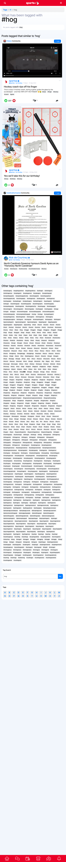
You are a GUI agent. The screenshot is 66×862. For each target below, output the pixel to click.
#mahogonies (15, 453)
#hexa (33, 358)
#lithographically (27, 442)
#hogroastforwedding (50, 398)
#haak (34, 324)
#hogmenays (48, 392)
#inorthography (8, 434)
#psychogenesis (33, 521)
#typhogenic (44, 552)
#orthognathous (47, 484)
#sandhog (17, 536)
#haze (25, 351)
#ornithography (8, 481)
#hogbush (42, 379)
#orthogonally (29, 489)
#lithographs (56, 442)
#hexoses (19, 361)
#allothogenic (48, 290)
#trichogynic (54, 550)
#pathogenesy (17, 500)
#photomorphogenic (9, 518)
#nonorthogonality (30, 468)
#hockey (55, 91)
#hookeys (13, 413)
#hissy (5, 371)
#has (36, 337)
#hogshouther (44, 400)
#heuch (37, 356)
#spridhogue (42, 542)
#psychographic (57, 529)
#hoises (30, 408)
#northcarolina (23, 268)
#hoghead (12, 390)
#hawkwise (58, 345)
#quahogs (41, 534)
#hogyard (6, 408)
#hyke (11, 432)
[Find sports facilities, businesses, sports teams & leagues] (48, 858)
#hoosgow (23, 416)
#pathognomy (54, 505)
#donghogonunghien (9, 319)
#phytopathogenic (44, 518)
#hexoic (6, 361)
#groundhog (27, 324)
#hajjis (56, 335)
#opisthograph (19, 476)
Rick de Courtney (18, 257)
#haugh (13, 343)
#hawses (29, 348)
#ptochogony (41, 531)
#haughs (19, 343)
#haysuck (14, 351)
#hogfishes (19, 382)
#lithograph (25, 440)
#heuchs (43, 356)
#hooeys (19, 411)
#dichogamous (40, 316)
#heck (58, 351)
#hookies (19, 413)
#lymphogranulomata (35, 447)
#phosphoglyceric (37, 510)
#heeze (45, 353)
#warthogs (13, 557)
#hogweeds (51, 406)
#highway (55, 366)
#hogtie (27, 403)
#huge (26, 424)
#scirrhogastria (56, 536)
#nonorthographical (53, 468)
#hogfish (11, 382)
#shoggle (47, 539)
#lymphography (33, 450)
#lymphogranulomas (21, 447)
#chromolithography (9, 314)
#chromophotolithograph (23, 314)
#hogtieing (41, 403)
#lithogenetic (7, 437)
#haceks (45, 324)
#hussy (22, 429)
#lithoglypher (41, 437)
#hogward (20, 406)
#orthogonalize (56, 487)
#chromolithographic (48, 311)
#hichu (21, 364)
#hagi (5, 332)
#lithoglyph (32, 437)
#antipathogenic (37, 301)
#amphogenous (27, 293)
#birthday (12, 178)
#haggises (46, 330)
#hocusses (31, 377)
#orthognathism (37, 484)
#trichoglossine (27, 550)
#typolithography (8, 555)
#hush (23, 426)
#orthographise (8, 495)
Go (60, 576)
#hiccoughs (14, 364)
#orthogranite (56, 489)
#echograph (28, 319)
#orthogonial (38, 489)
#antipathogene (27, 301)
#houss (41, 419)
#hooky (46, 413)
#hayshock (7, 351)
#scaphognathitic (45, 536)
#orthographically (46, 492)
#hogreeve (54, 395)
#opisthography (8, 479)
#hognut (28, 395)
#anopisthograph (47, 293)
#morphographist (51, 458)
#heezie (57, 353)
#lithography (7, 445)
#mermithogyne (54, 453)
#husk (40, 426)
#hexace (39, 358)
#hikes (30, 369)
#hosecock (56, 416)
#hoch (22, 374)
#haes (16, 330)
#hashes (6, 340)
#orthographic (25, 492)
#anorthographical (46, 296)
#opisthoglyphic (28, 474)
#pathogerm (33, 502)
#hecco (48, 351)
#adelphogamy (8, 290)
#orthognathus (58, 484)
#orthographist (40, 495)
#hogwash (27, 406)
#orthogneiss (16, 487)
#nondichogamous (50, 466)
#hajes (25, 335)
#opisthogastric (43, 471)
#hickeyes (39, 364)
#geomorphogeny (32, 322)
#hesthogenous (29, 356)
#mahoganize (52, 450)
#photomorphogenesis (48, 515)
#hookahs (43, 411)
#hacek (40, 324)
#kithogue (26, 434)
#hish (39, 369)
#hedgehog (12, 353)
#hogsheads (28, 400)
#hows (17, 421)
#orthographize (50, 495)
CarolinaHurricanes (13, 193)
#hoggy (6, 390)
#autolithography (49, 303)
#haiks (5, 335)
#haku (32, 337)
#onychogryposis (32, 471)
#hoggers (27, 385)
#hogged (47, 382)
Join (58, 41)
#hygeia (6, 432)
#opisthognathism (51, 474)
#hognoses (21, 395)
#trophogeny (36, 552)
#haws (17, 348)
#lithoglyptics (16, 440)
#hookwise (40, 413)
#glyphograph (42, 322)
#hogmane (24, 392)
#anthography (7, 301)
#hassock (44, 340)
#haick (39, 332)
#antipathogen (17, 301)
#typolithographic (55, 552)
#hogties (48, 403)
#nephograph (16, 466)
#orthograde (47, 489)
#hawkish (27, 345)
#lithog (40, 434)
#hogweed (43, 406)
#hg (43, 361)
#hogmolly (6, 395)
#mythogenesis (38, 461)
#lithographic (7, 442)
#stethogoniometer (52, 542)
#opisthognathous (8, 476)
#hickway (6, 366)
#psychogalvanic (8, 521)
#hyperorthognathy (46, 432)
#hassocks (51, 340)
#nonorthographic (41, 468)
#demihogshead (20, 316)
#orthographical (35, 492)
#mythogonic (56, 461)
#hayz (20, 351)
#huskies (46, 426)
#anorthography (20, 298)
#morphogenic (53, 455)
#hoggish (19, 387)
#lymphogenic (25, 445)
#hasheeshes (56, 337)
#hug (21, 424)
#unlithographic (27, 555)
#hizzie (16, 371)
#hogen (6, 382)
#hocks (6, 377)
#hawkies (20, 345)
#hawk (43, 343)
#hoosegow (7, 416)
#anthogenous (51, 298)
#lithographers (52, 440)
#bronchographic (18, 309)
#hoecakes (46, 377)
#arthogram (56, 301)
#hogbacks (35, 379)
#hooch (6, 411)
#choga (56, 309)
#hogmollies (57, 392)
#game (12, 94)
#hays (56, 348)
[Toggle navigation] (61, 3)
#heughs (55, 356)
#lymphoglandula (46, 445)
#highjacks (43, 366)
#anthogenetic (41, 298)
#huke (13, 426)
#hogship (36, 400)
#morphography (8, 461)
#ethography (48, 319)
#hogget (41, 385)
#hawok (12, 348)
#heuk (5, 358)
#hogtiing (54, 403)
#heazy (42, 351)
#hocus (17, 377)
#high (22, 366)
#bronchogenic (8, 309)
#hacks (44, 327)
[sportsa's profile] (6, 82)
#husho (35, 426)
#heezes (51, 353)
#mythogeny (47, 461)
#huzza (33, 429)
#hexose (12, 361)
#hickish (52, 364)
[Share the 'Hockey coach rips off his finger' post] (57, 101)
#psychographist (20, 531)
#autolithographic (38, 303)
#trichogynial (45, 550)
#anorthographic (34, 296)
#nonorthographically (9, 471)
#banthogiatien (19, 306)
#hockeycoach (41, 374)
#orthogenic (18, 484)
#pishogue (54, 518)
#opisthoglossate (8, 474)
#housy (47, 419)
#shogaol (18, 539)
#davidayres (13, 268)
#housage (23, 419)
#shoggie (32, 539)
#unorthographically (50, 555)
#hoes (52, 377)
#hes (22, 356)
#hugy (54, 424)
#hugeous (32, 424)
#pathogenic (36, 500)
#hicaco (57, 361)
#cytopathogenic (49, 314)
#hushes (28, 426)
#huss (10, 429)
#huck (5, 424)
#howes (53, 419)
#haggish (53, 330)
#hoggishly (27, 387)
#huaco (52, 421)
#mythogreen (57, 463)
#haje (20, 335)
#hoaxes (6, 374)
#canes (6, 268)
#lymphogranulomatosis (49, 447)
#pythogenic (16, 534)
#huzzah (39, 429)
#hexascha (46, 358)
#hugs (48, 424)
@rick (10, 260)
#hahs (33, 332)
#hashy (27, 340)
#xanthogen (29, 557)
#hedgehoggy (21, 353)
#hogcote (57, 379)
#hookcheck (57, 411)
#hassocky (7, 343)
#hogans (11, 379)
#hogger (6, 385)
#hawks (34, 345)
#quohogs (54, 534)
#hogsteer (6, 403)
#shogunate (26, 542)
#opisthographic (40, 476)
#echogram (20, 319)
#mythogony (7, 463)
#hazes (31, 351)
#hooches (12, 411)
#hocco (17, 374)
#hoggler (50, 387)
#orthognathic (27, 484)
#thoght (45, 547)
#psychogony (18, 529)
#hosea (49, 416)
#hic (52, 361)
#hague (28, 332)
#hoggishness (36, 387)
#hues (16, 424)
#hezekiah (37, 361)
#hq (37, 421)
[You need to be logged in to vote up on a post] (6, 100)
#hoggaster (40, 382)
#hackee (11, 327)
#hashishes (20, 340)
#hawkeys (6, 345)
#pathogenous (7, 502)
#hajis (35, 335)
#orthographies (57, 492)
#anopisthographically (22, 296)
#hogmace (54, 390)
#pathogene (46, 497)
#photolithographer (48, 513)
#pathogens (16, 502)
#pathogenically (46, 500)
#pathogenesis (8, 500)
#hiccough (6, 364)
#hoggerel (12, 385)
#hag (21, 330)
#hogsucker (20, 403)
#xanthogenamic (39, 557)
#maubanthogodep (34, 453)
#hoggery (34, 385)
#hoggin (53, 385)
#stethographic (17, 544)
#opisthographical (51, 476)
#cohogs (40, 314)
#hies (17, 366)
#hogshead (20, 400)
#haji (30, 335)
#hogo (41, 395)
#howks (11, 421)
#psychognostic (29, 526)
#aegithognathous (30, 290)
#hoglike (40, 390)
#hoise (24, 408)
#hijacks (19, 369)
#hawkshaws (49, 345)
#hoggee (53, 382)
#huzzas (53, 429)
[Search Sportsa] (5, 3)
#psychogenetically (9, 523)
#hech (53, 351)
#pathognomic (52, 502)
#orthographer (16, 492)
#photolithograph (37, 513)
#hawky (6, 348)
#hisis (44, 369)
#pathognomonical (30, 505)
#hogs (14, 400)
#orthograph (7, 492)
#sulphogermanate (45, 544)
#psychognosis (19, 526)
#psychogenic (31, 523)
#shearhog (6, 539)
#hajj (40, 335)
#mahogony (24, 453)
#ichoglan (56, 432)
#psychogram (27, 529)
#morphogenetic (30, 455)
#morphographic (28, 458)
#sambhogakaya (8, 536)
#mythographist (37, 463)
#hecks (6, 353)
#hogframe (27, 382)
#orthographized (8, 497)
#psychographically (9, 531)
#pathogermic (42, 502)
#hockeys (50, 374)
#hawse (23, 348)
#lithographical (17, 442)
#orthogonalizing (19, 489)
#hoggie (47, 385)
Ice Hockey (19, 83)
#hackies (37, 327)
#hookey (6, 413)
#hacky (6, 330)
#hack (5, 327)
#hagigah (16, 332)
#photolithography (35, 515)
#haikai (55, 332)
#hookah (36, 411)
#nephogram (7, 466)
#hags (22, 332)
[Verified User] (18, 81)
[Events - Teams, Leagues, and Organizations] (28, 858)
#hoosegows (15, 416)
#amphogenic (17, 293)
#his (35, 369)
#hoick (12, 408)
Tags (5, 10)
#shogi (60, 539)
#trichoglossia (17, 550)
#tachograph (37, 547)
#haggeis (33, 330)
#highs (49, 366)
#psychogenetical (55, 521)
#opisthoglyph (19, 474)
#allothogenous (8, 293)
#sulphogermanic (56, 544)
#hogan (6, 379)
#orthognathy (7, 487)
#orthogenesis (44, 481)
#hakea (15, 337)
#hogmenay (39, 392)
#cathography (48, 309)
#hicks (58, 364)
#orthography (29, 497)
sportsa (13, 80)
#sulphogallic (26, 544)
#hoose (52, 413)
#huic (58, 424)
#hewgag (11, 358)
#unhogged (18, 555)
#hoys (32, 421)
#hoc (11, 374)
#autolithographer (26, 303)
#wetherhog (21, 557)
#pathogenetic (27, 500)
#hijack (13, 369)
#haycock (36, 348)
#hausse (37, 343)
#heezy (6, 356)
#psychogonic (49, 526)
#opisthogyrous (28, 479)
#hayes (51, 348)
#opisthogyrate (18, 479)
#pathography (38, 508)
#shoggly (53, 539)
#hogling (47, 390)
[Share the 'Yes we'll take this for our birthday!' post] (57, 185)
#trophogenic (27, 552)
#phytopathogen (33, 518)
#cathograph (39, 309)
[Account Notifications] (59, 858)
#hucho (58, 421)
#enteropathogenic (38, 319)
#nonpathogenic (21, 471)
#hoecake (38, 377)
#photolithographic (9, 515)
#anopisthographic (9, 296)
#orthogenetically (8, 484)
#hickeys (45, 364)
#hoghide (26, 390)
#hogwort (59, 406)
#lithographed (34, 440)
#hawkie (13, 345)
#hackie (31, 327)
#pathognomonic (19, 505)
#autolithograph (15, 303)
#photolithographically (22, 515)
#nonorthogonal (18, 468)
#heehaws (38, 353)
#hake (10, 337)
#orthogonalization (45, 487)
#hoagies (36, 371)
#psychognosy (40, 526)
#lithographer (43, 440)
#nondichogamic (38, 466)
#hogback (27, 379)
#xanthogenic (17, 560)
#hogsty (13, 403)
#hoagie (29, 371)
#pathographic (17, 508)
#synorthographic (19, 547)
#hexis (59, 358)
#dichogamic (30, 316)
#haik (44, 332)
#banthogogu (41, 306)
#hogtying (12, 406)
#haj (16, 335)
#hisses (55, 369)
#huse (18, 426)
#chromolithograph (22, 311)
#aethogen (40, 290)
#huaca (46, 421)
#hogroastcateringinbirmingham (12, 398)
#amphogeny (37, 293)
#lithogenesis (47, 434)
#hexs (25, 361)
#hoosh (38, 416)
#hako (26, 337)
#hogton (6, 406)
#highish (28, 366)
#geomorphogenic (8, 322)
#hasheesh (48, 337)
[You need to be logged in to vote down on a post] (14, 100)
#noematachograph (26, 466)
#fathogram (57, 319)
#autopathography (9, 306)
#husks (52, 426)
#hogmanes (31, 392)
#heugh (50, 356)
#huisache (6, 426)
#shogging (40, 539)
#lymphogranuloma (9, 447)
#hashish (12, 340)
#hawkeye (57, 343)
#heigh (11, 356)
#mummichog (18, 461)
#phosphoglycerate (24, 510)
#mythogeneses (27, 461)
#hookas (50, 411)
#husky (58, 426)
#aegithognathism (19, 290)
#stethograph (7, 544)
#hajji (50, 335)
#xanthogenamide (51, 557)
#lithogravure (16, 445)
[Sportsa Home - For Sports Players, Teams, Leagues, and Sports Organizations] (32, 3)
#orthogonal (25, 487)
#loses (44, 91)
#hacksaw (50, 327)
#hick (26, 364)
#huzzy (59, 429)
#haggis (39, 330)
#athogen (6, 303)
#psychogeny (52, 523)
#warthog (6, 557)
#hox (28, 421)
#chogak (6, 311)
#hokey (52, 408)
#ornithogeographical (53, 479)
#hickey (32, 364)
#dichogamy (49, 316)
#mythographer (16, 463)
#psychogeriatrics (8, 526)
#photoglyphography (24, 513)
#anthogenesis (31, 298)
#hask (32, 340)
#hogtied (33, 403)
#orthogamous (18, 481)
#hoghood (33, 390)
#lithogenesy (56, 434)
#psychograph (36, 529)
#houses (35, 419)
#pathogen (38, 497)
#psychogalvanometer (21, 521)
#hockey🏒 (58, 374)
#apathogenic (48, 301)
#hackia (25, 327)
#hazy (36, 351)
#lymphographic (22, 450)
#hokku (58, 408)
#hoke (40, 408)
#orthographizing (19, 497)
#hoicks (18, 408)
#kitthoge (33, 434)
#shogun (11, 542)
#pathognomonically (43, 505)
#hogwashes (35, 406)
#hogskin (52, 400)
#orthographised (18, 495)
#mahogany (7, 453)
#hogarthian (19, 379)
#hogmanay (7, 392)
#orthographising (29, 495)
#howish (59, 419)
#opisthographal (29, 476)
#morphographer (17, 458)
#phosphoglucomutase (49, 508)
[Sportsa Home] (7, 858)
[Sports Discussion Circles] (17, 858)
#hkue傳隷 (23, 371)
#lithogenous (16, 437)
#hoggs (57, 387)
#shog (13, 539)
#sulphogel (35, 544)
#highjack (35, 366)
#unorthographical (38, 555)
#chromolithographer (35, 311)
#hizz (10, 371)
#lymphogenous (35, 445)
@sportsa (12, 83)
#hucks (11, 424)
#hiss (49, 369)
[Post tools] (59, 80)
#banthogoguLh (51, 306)
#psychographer (46, 529)
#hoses (5, 419)
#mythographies (26, 463)
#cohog (34, 314)
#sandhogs (25, 536)
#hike (25, 369)
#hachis (58, 324)
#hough (16, 419)
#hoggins (13, 387)
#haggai (26, 330)
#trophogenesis (17, 552)
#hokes (46, 408)
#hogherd (19, 390)
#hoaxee (53, 371)
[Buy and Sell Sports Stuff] (38, 858)
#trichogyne (36, 550)
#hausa (26, 343)
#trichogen (52, 547)
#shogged (26, 539)
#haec (11, 330)
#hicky (13, 366)
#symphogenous (8, 547)
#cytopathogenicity (9, 316)
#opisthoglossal (53, 471)
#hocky (11, 377)
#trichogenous (8, 550)
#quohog (47, 534)
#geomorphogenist (20, 322)
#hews (23, 358)
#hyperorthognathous (34, 432)
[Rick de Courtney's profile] (6, 258)
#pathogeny (24, 502)
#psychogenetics (21, 523)
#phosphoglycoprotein (49, 510)
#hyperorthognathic (20, 432)
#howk (5, 421)
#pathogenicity (56, 500)
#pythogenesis (50, 531)
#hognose (14, 395)
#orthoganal (35, 481)
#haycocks (44, 348)
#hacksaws (58, 327)
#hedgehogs (30, 353)
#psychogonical (8, 529)
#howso (22, 421)
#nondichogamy (8, 468)
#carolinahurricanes (34, 268)
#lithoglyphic (50, 437)
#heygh (30, 361)
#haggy (60, 330)
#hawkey (49, 343)
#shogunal (18, 542)
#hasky (38, 340)
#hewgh (18, 358)
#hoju (35, 408)
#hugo (43, 424)
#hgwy (48, 361)
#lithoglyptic (7, 440)
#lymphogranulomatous (10, 450)
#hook (25, 411)
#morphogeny (7, 458)
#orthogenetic (54, 481)
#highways (7, 369)
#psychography (31, 531)
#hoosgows (31, 416)
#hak (5, 337)
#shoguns (34, 542)
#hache (52, 324)
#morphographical (40, 458)
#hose (43, 416)
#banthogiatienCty (31, 306)
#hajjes (45, 335)
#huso (5, 429)
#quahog (34, 534)
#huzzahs (46, 429)
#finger (50, 91)
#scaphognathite (34, 536)
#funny (6, 178)
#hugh (38, 424)
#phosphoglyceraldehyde (11, 510)
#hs (41, 421)
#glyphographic (8, 324)
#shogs (5, 542)
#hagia (10, 332)
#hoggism (44, 387)
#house (29, 419)
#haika (49, 332)
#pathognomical (8, 505)
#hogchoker (50, 379)
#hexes (53, 358)
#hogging (6, 387)
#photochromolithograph (10, 513)
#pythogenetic (8, 534)
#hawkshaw (41, 345)
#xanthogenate (8, 560)
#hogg (33, 382)
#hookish (26, 413)
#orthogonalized (8, 489)
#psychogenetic (44, 521)
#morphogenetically (42, 455)
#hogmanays (15, 392)
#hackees (18, 327)
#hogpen (46, 395)
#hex (28, 358)
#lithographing (38, 442)
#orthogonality (34, 487)
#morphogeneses (8, 455)
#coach (6, 94)
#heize (17, 356)
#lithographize (48, 442)
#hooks (33, 413)
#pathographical (27, 508)
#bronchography (29, 309)
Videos (9, 41)
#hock (27, 374)
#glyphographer (52, 322)
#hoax (48, 371)
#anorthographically (9, 298)
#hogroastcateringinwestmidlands (32, 398)
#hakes (21, 337)
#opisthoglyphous (40, 474)
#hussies (16, 429)
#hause (31, 343)
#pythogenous (26, 534)
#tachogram (29, 547)
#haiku (11, 335)
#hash (41, 337)
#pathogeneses (55, 497)
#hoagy (42, 371)
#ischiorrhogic (18, 434)
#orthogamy (26, 481)
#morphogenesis (19, 455)
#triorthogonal (7, 552)
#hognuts (34, 395)
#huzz (27, 429)
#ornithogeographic (39, 479)
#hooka (30, 411)
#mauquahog (45, 453)
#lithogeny (25, 437)
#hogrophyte (7, 400)
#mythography (48, 463)
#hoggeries (20, 385)
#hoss (11, 419)
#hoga (57, 377)
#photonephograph (21, 518)
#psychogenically (42, 523)
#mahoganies (43, 450)
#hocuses (23, 377)
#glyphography (18, 324)
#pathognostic (8, 508)
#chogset (12, 311)
